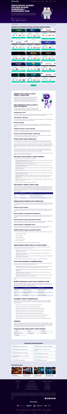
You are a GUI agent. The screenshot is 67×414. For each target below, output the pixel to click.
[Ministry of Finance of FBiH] (21, 406)
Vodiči (51, 1)
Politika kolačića (35, 412)
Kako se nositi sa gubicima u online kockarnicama (31, 389)
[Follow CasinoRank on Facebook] (45, 398)
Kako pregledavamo (47, 386)
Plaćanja (46, 1)
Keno (18, 385)
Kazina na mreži (33, 1)
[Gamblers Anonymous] (34, 406)
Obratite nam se (47, 385)
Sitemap (46, 412)
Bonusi (42, 1)
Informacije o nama (47, 383)
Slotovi (18, 387)
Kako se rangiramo (47, 387)
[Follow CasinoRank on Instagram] (47, 398)
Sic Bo (18, 386)
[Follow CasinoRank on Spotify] (53, 398)
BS (12, 398)
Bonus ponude (16, 263)
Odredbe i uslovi (22, 412)
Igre (38, 1)
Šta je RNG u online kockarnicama (32, 387)
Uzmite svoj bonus (18, 37)
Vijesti (55, 1)
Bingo (18, 383)
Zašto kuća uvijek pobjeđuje (31, 383)
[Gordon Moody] (29, 406)
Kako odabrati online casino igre (31, 385)
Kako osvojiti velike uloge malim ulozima (32, 386)
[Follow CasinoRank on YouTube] (51, 398)
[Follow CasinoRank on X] (49, 398)
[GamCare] (40, 406)
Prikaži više (33, 85)
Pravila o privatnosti (47, 389)
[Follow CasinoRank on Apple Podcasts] (55, 398)
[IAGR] (45, 406)
